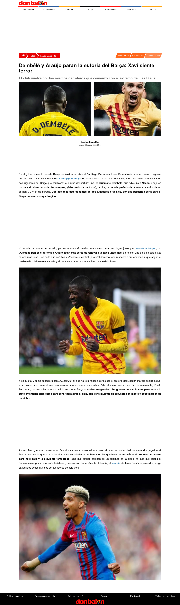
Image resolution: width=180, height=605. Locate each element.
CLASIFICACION (153, 55)
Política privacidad (15, 595)
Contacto (105, 595)
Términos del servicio (45, 595)
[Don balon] (86, 3)
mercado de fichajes (145, 248)
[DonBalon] (22, 55)
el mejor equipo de (68, 178)
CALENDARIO (137, 55)
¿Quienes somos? (75, 595)
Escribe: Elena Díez (90, 141)
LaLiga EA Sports (48, 55)
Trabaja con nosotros (165, 595)
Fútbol (32, 55)
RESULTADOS (123, 55)
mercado (116, 463)
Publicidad (135, 595)
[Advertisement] (91, 33)
